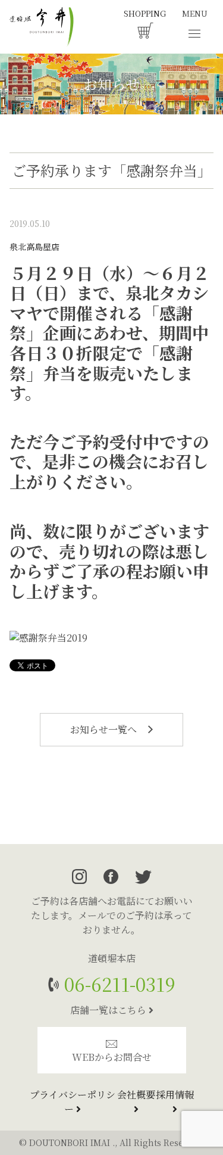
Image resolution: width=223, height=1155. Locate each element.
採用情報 (175, 1094)
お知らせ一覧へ (104, 729)
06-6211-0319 (117, 983)
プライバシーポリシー (72, 1102)
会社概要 (136, 1094)
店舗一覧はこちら (109, 1010)
